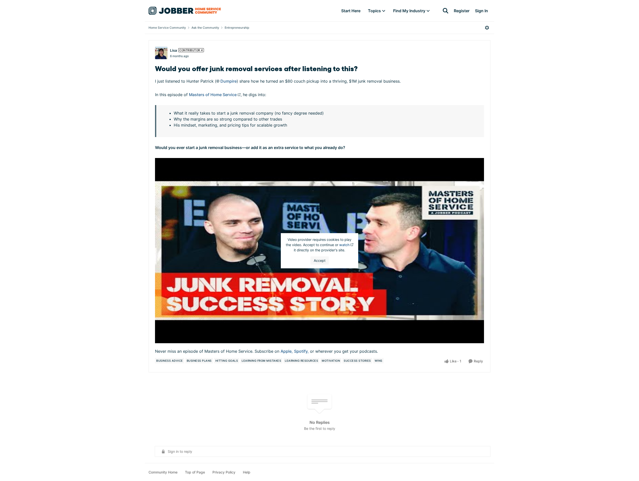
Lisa (173, 50)
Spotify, (301, 351)
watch (344, 245)
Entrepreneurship (237, 27)
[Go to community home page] (185, 10)
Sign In (481, 10)
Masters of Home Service (213, 94)
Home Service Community (167, 27)
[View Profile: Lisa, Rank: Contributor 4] (161, 53)
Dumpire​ (228, 81)
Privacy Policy (223, 472)
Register (462, 10)
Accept (319, 260)
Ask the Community (205, 27)
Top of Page (195, 472)
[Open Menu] (486, 27)
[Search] (446, 11)
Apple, (287, 351)
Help (246, 472)
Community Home (163, 472)
